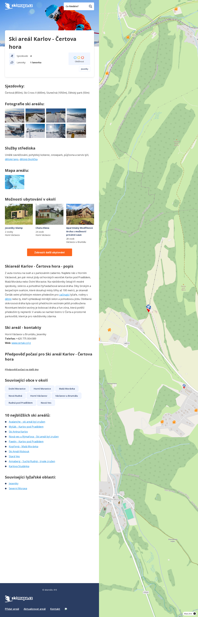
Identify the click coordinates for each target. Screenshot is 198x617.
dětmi (8, 299)
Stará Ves (14, 456)
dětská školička (28, 159)
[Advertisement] (28, 510)
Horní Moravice (42, 388)
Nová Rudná (15, 395)
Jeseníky (84, 69)
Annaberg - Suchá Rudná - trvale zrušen (32, 461)
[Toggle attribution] (194, 613)
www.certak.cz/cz (21, 343)
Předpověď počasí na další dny (22, 369)
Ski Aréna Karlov (18, 431)
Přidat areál (12, 609)
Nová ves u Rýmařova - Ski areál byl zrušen (34, 436)
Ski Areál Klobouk (19, 451)
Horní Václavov (38, 395)
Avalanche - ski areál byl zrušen (27, 421)
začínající (64, 294)
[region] (148, 308)
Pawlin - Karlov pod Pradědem (26, 441)
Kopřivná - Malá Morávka (23, 446)
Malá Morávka (67, 388)
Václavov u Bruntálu (66, 395)
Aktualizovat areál (35, 609)
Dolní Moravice (17, 388)
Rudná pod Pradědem (21, 402)
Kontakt (55, 609)
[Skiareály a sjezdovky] (66, 609)
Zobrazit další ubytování (49, 252)
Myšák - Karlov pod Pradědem (26, 426)
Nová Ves (46, 402)
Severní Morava (18, 488)
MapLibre (188, 613)
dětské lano (11, 159)
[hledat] (90, 6)
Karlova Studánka (19, 466)
